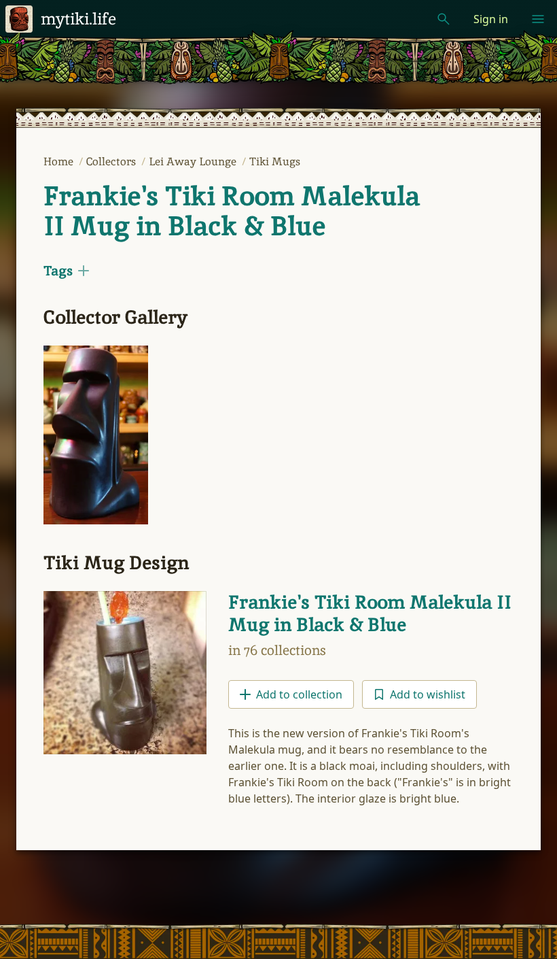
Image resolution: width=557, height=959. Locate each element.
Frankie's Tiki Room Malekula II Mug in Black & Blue (231, 210)
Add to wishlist (427, 694)
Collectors (112, 161)
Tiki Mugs (274, 161)
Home (59, 161)
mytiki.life (78, 18)
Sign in (490, 19)
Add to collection (299, 694)
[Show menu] (538, 19)
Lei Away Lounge (194, 161)
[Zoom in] (95, 435)
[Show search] (443, 19)
